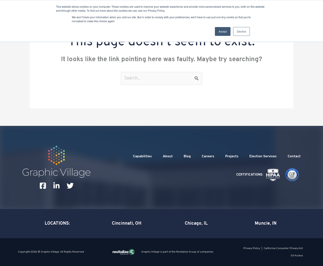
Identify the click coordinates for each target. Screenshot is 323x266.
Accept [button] (223, 31)
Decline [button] (241, 31)
